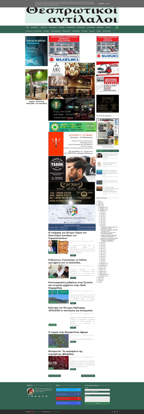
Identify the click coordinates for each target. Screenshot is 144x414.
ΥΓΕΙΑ (52, 368)
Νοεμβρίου (102, 209)
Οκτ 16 (102, 245)
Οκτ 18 (102, 242)
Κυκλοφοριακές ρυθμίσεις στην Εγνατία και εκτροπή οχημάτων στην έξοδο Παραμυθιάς (70, 285)
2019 (99, 280)
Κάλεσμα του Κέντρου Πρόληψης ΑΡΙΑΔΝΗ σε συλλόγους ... (108, 236)
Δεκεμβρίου (102, 207)
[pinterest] (46, 396)
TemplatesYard (37, 411)
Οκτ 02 (102, 260)
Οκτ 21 (102, 222)
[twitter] (32, 396)
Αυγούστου (102, 265)
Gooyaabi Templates (55, 411)
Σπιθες (99, 31)
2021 (99, 277)
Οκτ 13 (102, 250)
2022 (99, 205)
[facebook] (28, 396)
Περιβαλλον (66, 31)
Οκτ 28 (102, 215)
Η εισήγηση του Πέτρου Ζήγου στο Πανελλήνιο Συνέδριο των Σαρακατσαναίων (67, 235)
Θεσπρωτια (34, 27)
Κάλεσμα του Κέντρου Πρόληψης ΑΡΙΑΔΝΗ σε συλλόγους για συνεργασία (70, 309)
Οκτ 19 (102, 225)
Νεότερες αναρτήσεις (54, 375)
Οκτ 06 (102, 259)
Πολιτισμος (53, 27)
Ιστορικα (46, 31)
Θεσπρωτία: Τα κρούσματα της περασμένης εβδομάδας (65, 352)
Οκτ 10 (102, 254)
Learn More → (38, 393)
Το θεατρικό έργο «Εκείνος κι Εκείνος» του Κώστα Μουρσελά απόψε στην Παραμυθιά (111, 155)
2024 (99, 202)
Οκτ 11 (102, 253)
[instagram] (42, 396)
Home (27, 27)
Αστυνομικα (91, 27)
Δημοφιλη (107, 150)
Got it (108, 3)
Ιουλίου (101, 267)
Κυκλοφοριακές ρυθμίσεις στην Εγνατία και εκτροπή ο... (108, 233)
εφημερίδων (111, 146)
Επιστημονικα (56, 31)
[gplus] (35, 396)
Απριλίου (101, 271)
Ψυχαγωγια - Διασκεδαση (34, 31)
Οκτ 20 (102, 224)
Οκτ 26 (102, 218)
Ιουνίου (101, 268)
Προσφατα (100, 150)
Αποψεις (108, 27)
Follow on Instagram (63, 403)
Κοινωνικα (100, 27)
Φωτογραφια (107, 31)
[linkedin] (39, 396)
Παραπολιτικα (70, 27)
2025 (99, 201)
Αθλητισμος (81, 27)
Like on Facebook (61, 394)
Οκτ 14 (102, 248)
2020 (99, 279)
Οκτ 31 (102, 212)
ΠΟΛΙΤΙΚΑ (53, 277)
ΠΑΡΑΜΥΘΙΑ (53, 302)
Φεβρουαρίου (102, 274)
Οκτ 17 (102, 244)
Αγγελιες (84, 31)
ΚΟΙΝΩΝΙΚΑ (53, 324)
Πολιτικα (61, 27)
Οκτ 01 (102, 262)
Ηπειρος (43, 27)
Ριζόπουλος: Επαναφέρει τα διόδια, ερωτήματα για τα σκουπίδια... (67, 261)
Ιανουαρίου (102, 276)
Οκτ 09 (102, 256)
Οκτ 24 (102, 221)
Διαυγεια (92, 31)
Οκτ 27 (102, 216)
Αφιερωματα (76, 31)
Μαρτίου (101, 273)
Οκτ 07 (102, 257)
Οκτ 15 (102, 247)
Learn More (101, 3)
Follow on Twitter (62, 389)
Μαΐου (101, 270)
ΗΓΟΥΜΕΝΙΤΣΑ (54, 346)
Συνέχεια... (73, 255)
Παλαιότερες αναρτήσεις (88, 375)
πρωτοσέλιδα (105, 146)
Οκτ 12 (102, 251)
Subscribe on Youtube (63, 398)
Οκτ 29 (102, 213)
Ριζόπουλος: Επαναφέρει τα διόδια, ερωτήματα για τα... (109, 230)
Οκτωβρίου (102, 210)
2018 (99, 282)
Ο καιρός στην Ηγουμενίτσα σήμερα (68, 332)
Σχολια (115, 150)
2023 (99, 204)
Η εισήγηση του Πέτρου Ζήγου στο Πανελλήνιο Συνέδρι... (109, 227)
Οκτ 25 (102, 219)
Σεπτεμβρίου (102, 263)
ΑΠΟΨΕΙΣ (53, 252)
